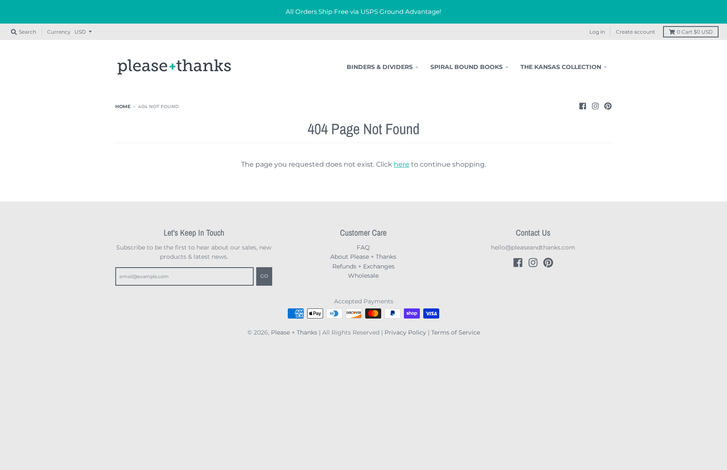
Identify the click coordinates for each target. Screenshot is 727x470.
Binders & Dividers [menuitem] (380, 67)
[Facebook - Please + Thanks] (582, 106)
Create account (635, 32)
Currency (59, 32)
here (401, 164)
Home (122, 106)
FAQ (363, 247)
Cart (695, 32)
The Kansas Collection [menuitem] (560, 67)
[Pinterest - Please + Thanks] (608, 106)
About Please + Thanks (363, 256)
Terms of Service (455, 332)
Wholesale (363, 275)
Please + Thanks (294, 332)
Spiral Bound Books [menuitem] (466, 67)
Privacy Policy (405, 332)
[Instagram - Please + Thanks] (595, 106)
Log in (597, 32)
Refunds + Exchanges (363, 266)
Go (264, 276)
